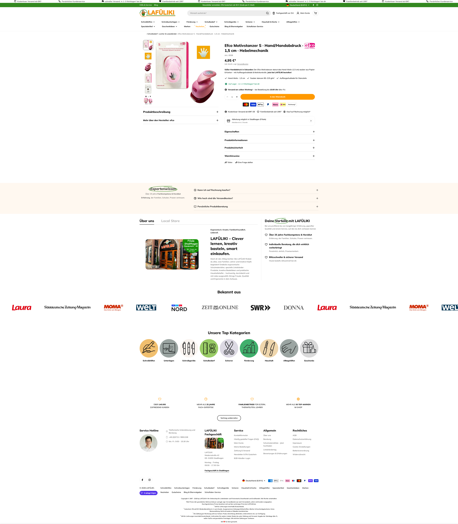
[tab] (147, 222)
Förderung (197, 488)
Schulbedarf (152, 34)
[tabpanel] (199, 254)
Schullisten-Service (213, 492)
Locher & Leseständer (168, 34)
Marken (305, 488)
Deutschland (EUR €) (298, 5)
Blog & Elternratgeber (193, 492)
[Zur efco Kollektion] (310, 46)
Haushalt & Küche (248, 488)
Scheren (235, 488)
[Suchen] (267, 13)
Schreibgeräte (223, 488)
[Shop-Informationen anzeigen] (311, 121)
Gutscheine (176, 492)
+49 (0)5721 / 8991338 (178, 437)
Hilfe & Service (146, 5)
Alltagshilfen (264, 488)
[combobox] (229, 13)
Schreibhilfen (165, 488)
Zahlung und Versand (250, 516)
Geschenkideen (293, 488)
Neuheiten (164, 492)
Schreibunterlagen (182, 488)
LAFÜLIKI (150, 488)
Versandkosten (242, 64)
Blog (156, 5)
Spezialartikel (278, 488)
